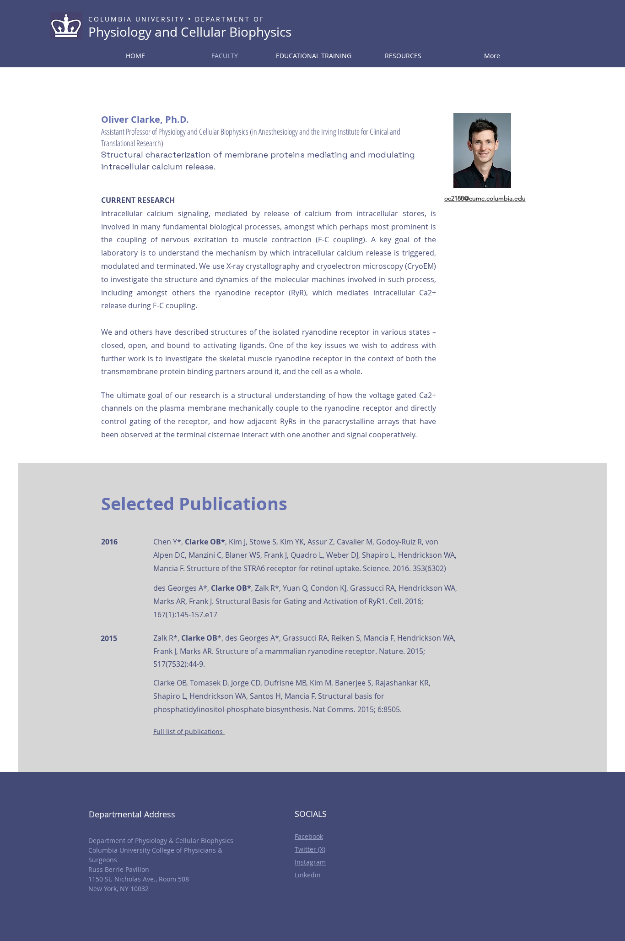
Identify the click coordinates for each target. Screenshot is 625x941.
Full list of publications (188, 731)
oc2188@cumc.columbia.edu (485, 198)
